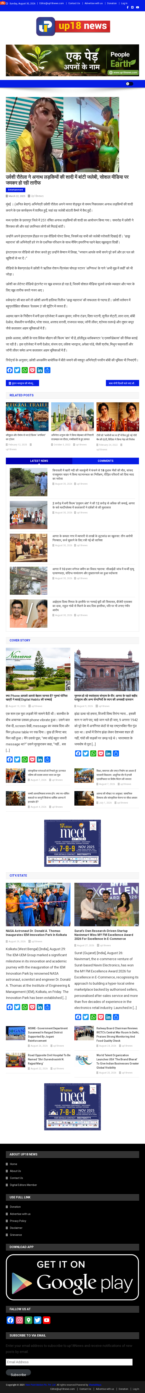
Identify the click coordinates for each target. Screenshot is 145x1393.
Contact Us (74, 3)
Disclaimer (16, 1227)
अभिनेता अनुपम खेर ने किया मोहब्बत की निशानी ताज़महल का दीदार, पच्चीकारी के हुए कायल (72, 437)
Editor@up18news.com (51, 3)
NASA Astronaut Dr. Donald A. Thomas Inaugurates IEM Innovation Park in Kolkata (36, 933)
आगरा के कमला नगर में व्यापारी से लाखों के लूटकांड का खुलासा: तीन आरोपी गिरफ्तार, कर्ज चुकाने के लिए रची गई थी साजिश (92, 538)
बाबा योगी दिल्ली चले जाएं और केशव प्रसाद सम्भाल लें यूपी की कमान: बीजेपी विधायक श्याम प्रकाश (124, 383)
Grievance (16, 1234)
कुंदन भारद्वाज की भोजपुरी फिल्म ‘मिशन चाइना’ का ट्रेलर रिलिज (25, 383)
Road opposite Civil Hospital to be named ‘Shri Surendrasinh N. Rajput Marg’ (49, 1059)
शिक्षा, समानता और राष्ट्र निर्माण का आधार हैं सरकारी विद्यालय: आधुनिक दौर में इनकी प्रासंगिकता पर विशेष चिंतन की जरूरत (116, 775)
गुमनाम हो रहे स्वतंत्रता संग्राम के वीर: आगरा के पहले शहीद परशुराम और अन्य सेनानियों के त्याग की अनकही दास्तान (105, 697)
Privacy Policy (18, 1220)
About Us (15, 1171)
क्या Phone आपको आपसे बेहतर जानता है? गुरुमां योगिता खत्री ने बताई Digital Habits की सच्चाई (37, 697)
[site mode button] (129, 84)
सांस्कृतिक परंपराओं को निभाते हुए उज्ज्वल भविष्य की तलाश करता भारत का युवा (47, 772)
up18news (37, 195)
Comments (105, 460)
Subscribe (18, 1374)
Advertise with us (94, 3)
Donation (112, 3)
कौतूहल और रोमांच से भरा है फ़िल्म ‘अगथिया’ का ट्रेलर (26, 437)
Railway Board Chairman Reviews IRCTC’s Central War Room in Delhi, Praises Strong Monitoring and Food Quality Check (117, 1034)
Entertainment (15, 189)
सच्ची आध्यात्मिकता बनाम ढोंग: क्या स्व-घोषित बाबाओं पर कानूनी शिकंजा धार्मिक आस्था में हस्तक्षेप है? (48, 797)
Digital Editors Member (23, 1184)
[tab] (39, 461)
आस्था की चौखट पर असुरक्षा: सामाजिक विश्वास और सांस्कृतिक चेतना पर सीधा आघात (116, 795)
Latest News (39, 460)
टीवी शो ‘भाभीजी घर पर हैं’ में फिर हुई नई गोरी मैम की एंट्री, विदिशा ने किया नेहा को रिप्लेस (116, 437)
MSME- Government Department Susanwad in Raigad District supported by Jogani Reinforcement (48, 1034)
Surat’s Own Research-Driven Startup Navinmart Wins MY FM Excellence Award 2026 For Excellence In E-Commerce (103, 935)
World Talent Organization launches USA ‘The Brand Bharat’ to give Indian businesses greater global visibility (117, 1061)
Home (13, 1164)
